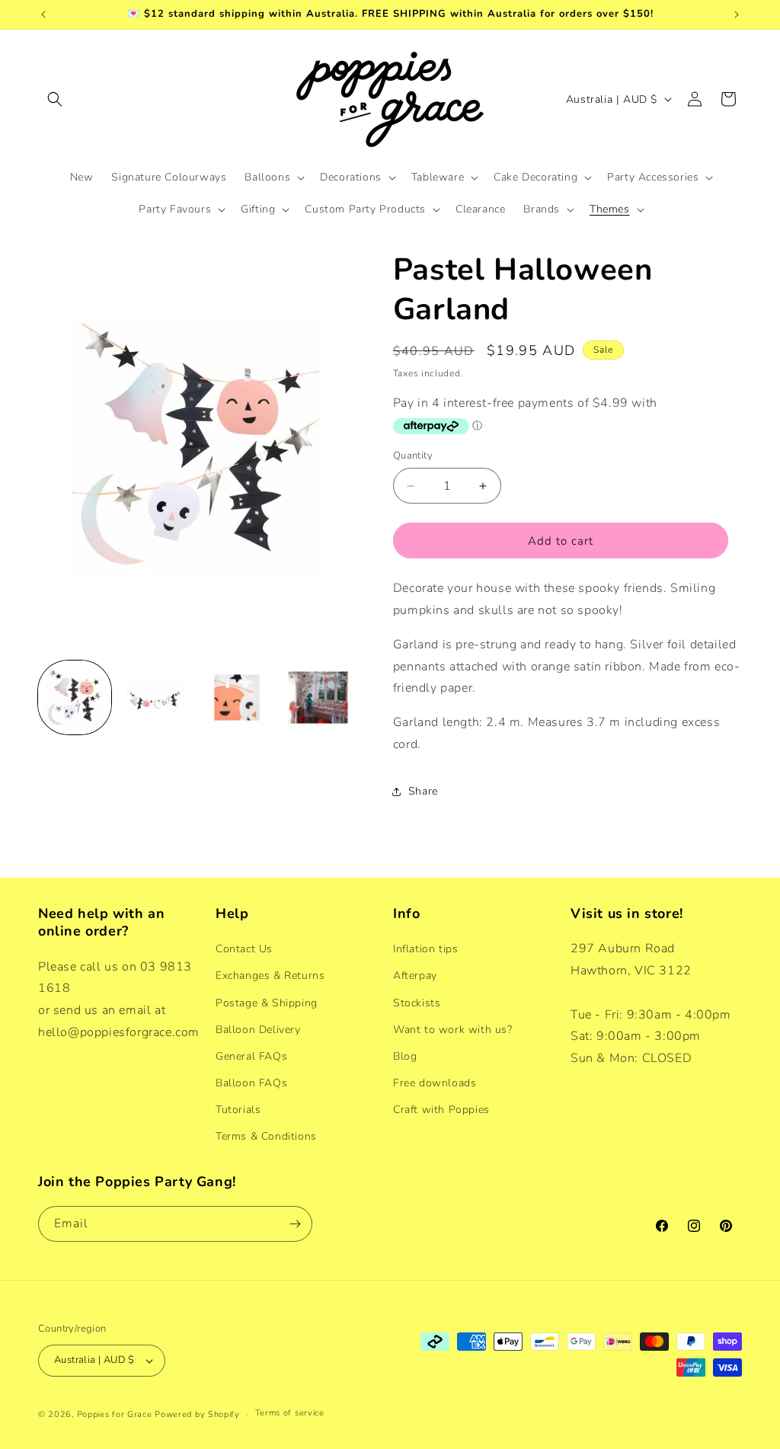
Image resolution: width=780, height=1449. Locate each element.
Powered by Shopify (197, 1414)
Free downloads (434, 1083)
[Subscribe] (295, 1224)
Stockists (416, 1003)
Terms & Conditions (266, 1136)
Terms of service (289, 1413)
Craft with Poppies (441, 1109)
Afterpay (415, 975)
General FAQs (251, 1056)
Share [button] (423, 791)
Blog (405, 1056)
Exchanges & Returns (270, 975)
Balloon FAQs (251, 1083)
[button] (55, 99)
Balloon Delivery (258, 1029)
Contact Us (244, 949)
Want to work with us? (453, 1029)
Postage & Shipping (267, 1003)
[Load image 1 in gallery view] (74, 697)
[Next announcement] (736, 14)
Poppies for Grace (114, 1414)
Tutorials (238, 1109)
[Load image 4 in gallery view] (317, 697)
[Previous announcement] (43, 14)
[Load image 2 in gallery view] (155, 697)
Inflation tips (425, 949)
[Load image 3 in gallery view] (236, 697)
